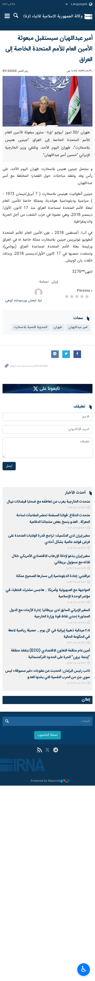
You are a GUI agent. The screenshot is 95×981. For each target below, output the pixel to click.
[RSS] (39, 750)
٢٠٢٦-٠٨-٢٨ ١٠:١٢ (76, 622)
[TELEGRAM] (55, 750)
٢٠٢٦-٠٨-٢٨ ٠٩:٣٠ (76, 643)
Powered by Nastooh (46, 781)
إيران (54, 282)
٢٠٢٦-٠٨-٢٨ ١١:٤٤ (76, 507)
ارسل (9, 466)
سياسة (43, 282)
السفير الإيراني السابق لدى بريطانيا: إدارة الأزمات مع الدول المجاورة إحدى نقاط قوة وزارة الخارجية (49, 613)
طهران (58, 327)
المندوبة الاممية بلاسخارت (30, 327)
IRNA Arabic (53, 16)
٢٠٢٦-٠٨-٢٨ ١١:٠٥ (76, 548)
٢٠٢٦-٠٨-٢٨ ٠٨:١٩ (76, 683)
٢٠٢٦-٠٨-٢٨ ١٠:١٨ (76, 602)
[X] (47, 750)
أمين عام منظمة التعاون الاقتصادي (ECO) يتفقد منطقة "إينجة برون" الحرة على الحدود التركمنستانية (50, 654)
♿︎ (83, 969)
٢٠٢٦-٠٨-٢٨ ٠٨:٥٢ (76, 663)
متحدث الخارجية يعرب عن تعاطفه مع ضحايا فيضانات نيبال (48, 502)
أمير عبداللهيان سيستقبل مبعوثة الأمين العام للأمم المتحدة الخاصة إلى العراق (48, 49)
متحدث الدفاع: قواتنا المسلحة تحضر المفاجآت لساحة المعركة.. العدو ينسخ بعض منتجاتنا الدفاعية (53, 518)
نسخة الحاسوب (47, 735)
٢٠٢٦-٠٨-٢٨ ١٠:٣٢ (76, 582)
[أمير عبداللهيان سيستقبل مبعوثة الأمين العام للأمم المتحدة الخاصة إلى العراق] (47, 101)
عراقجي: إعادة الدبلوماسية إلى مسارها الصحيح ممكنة (53, 576)
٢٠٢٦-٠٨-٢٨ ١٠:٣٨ (76, 568)
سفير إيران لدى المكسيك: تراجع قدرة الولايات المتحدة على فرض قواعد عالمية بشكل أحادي (49, 539)
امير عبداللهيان (77, 327)
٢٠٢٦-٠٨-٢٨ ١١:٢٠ (76, 528)
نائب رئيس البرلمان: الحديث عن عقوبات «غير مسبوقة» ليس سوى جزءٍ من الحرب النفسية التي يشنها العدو (47, 674)
